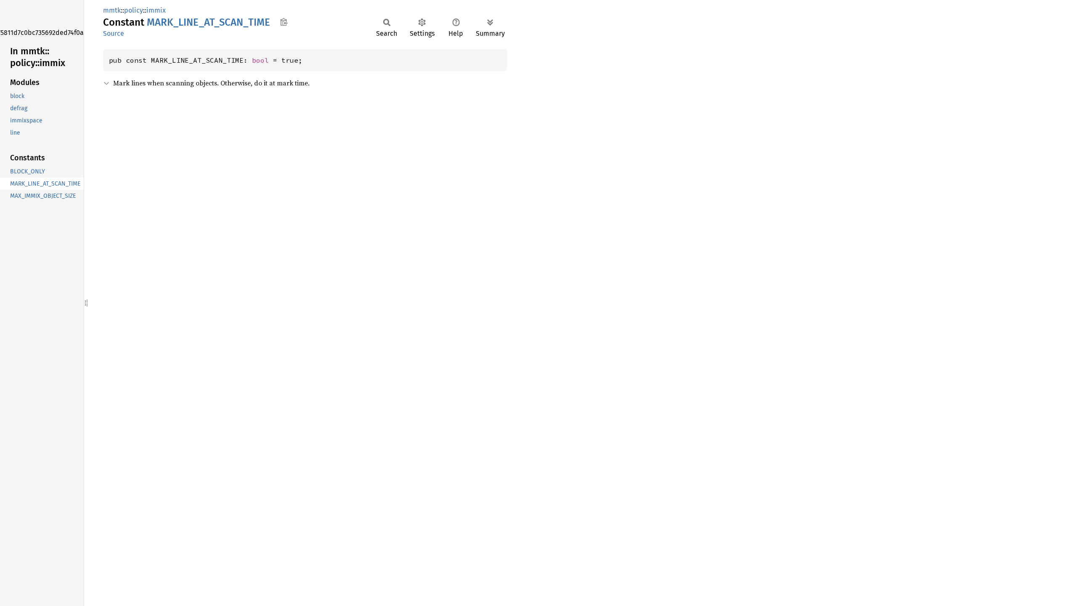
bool (260, 60)
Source (113, 33)
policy (133, 10)
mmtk (112, 10)
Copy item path (284, 22)
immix (156, 10)
